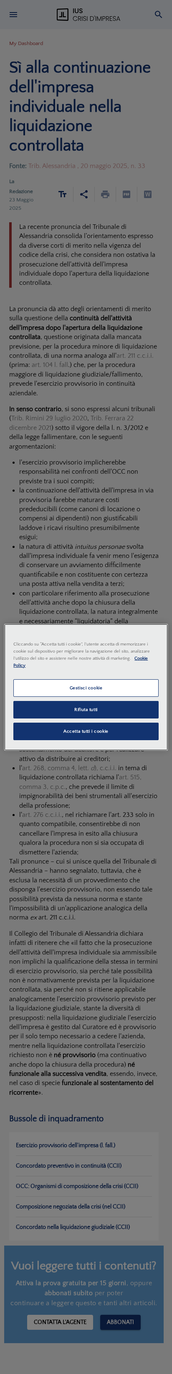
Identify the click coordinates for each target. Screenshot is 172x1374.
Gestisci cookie (86, 688)
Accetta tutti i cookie (86, 731)
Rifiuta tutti (85, 709)
